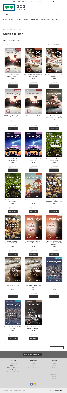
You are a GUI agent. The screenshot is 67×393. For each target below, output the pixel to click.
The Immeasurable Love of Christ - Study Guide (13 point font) (33, 285)
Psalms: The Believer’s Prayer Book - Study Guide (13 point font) (53, 117)
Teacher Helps (34, 19)
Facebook (31, 384)
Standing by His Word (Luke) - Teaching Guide (12, 159)
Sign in (39, 1)
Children (18, 19)
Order (36, 1)
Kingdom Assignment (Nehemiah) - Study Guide (12, 241)
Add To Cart (12, 86)
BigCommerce (59, 390)
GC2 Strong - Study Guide (33, 116)
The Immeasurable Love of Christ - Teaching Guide (12, 284)
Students (11, 19)
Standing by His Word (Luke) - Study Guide (33, 159)
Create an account (46, 1)
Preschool (25, 19)
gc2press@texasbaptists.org (13, 371)
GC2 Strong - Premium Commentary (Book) (12, 75)
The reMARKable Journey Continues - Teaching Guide (33, 241)
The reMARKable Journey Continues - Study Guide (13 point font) (54, 242)
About (32, 1)
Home (4, 29)
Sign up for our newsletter (32, 354)
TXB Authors (55, 19)
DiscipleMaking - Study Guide (33, 200)
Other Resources (8, 24)
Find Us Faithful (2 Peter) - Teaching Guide (53, 159)
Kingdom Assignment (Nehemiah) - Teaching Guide (54, 200)
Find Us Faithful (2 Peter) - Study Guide (12, 200)
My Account (27, 1)
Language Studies (45, 19)
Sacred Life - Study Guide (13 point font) (12, 327)
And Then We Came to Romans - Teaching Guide (33, 75)
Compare (14, 82)
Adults (5, 19)
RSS (35, 384)
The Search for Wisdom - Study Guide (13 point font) (33, 327)
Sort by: (48, 44)
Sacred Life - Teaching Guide (54, 284)
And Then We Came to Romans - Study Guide (54, 75)
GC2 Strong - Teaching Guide (12, 116)
